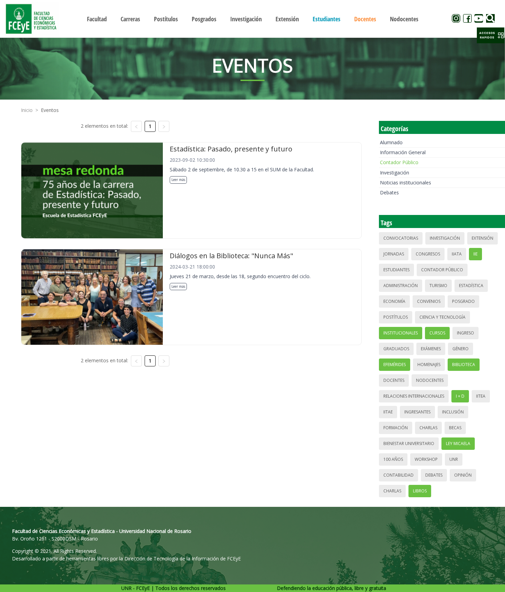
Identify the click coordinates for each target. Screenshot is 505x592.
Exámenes (431, 349)
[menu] (252, 18)
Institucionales (400, 333)
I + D (460, 396)
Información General (403, 152)
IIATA (457, 254)
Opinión (463, 475)
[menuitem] (97, 19)
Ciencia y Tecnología (442, 317)
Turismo (438, 285)
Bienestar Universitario (408, 443)
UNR (453, 459)
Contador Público (399, 162)
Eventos (50, 110)
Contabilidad (398, 475)
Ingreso (465, 333)
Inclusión (453, 412)
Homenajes (428, 364)
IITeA (480, 396)
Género (460, 349)
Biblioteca (463, 364)
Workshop (426, 459)
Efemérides (394, 364)
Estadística (471, 285)
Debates (389, 192)
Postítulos (395, 317)
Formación (395, 428)
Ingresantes (417, 412)
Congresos (428, 254)
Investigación (394, 172)
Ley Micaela (458, 443)
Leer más (178, 179)
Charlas (428, 428)
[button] (490, 35)
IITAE (388, 412)
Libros (420, 491)
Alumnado (391, 142)
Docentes (393, 380)
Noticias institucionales (405, 182)
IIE (475, 254)
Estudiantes (396, 270)
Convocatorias (400, 238)
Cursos (437, 333)
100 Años (393, 459)
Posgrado (463, 301)
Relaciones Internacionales (413, 396)
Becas (455, 428)
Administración (400, 285)
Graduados (396, 349)
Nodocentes (430, 380)
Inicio (27, 110)
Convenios (428, 301)
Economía (394, 301)
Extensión (482, 238)
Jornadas (393, 254)
